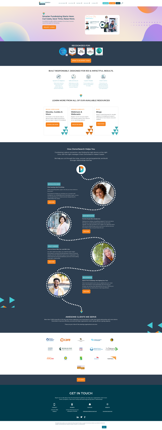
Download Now (52, 124)
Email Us (54, 411)
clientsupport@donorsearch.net (90, 411)
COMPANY (94, 3)
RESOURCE (86, 3)
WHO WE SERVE (62, 3)
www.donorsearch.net (107, 411)
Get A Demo (81, 379)
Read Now (100, 124)
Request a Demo (49, 27)
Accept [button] (104, 427)
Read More (51, 202)
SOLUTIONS (70, 3)
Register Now (77, 124)
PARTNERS (78, 3)
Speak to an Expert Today (81, 60)
